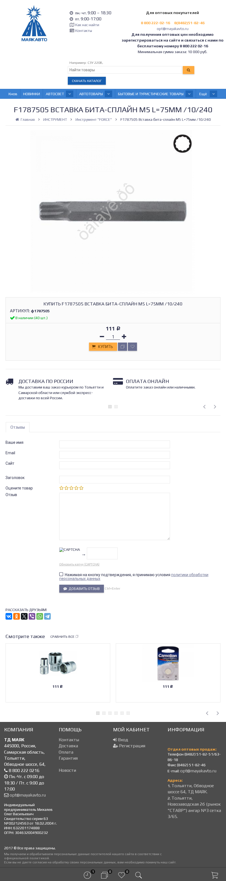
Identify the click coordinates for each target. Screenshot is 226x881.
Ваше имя (14, 442)
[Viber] (32, 616)
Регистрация (131, 745)
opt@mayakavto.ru (173, 28)
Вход (122, 739)
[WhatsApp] (39, 616)
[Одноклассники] (16, 616)
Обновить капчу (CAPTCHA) (79, 564)
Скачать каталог (87, 81)
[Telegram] (47, 616)
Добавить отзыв (83, 589)
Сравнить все (62, 636)
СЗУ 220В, (95, 63)
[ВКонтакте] (9, 616)
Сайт (10, 463)
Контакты (83, 30)
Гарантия (68, 758)
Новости (67, 770)
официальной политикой (26, 858)
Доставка (68, 745)
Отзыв (11, 495)
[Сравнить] (122, 347)
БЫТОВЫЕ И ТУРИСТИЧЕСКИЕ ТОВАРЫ (151, 94)
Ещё (203, 94)
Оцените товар (19, 488)
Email (10, 453)
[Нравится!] (132, 347)
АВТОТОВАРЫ (91, 94)
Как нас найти (87, 25)
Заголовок (15, 478)
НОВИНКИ (31, 94)
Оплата (66, 752)
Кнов (13, 94)
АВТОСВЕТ (55, 94)
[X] (24, 616)
